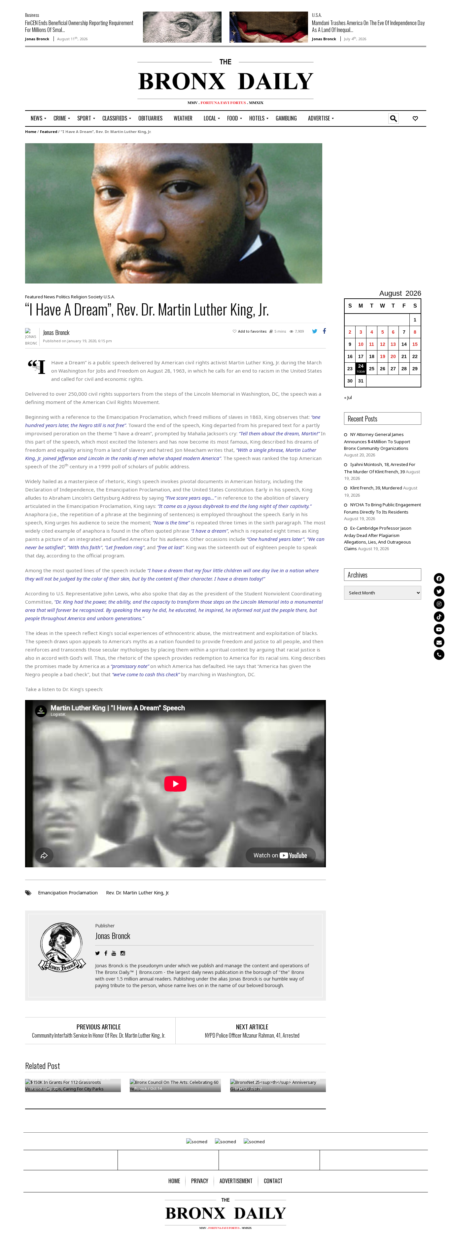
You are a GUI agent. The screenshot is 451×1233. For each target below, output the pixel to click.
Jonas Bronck (37, 38)
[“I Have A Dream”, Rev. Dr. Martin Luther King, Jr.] (173, 213)
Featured (48, 131)
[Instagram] (439, 604)
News (49, 297)
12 (382, 344)
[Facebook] (439, 578)
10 (361, 344)
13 (393, 344)
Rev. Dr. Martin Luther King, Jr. (137, 892)
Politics (63, 297)
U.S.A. (317, 14)
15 (415, 344)
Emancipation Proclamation (68, 892)
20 (393, 356)
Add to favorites (252, 331)
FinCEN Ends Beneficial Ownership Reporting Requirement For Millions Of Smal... (79, 26)
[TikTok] (439, 616)
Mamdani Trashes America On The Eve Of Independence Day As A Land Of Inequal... (368, 26)
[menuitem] (36, 118)
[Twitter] (439, 591)
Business (32, 14)
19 (382, 356)
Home (30, 131)
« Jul (348, 397)
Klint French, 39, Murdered (376, 488)
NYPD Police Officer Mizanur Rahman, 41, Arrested (252, 1035)
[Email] (439, 642)
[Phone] (439, 655)
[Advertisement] (63, 79)
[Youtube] (439, 629)
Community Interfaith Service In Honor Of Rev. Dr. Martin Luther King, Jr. (98, 1035)
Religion (79, 297)
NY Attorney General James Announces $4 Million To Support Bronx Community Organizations (377, 441)
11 (371, 344)
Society (95, 297)
